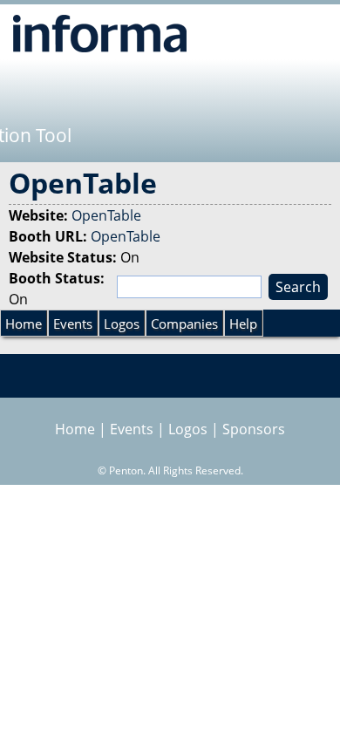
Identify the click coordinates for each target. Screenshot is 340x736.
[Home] (100, 33)
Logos (121, 323)
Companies (184, 323)
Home (23, 323)
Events (72, 323)
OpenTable (106, 215)
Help (243, 323)
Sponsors (253, 429)
